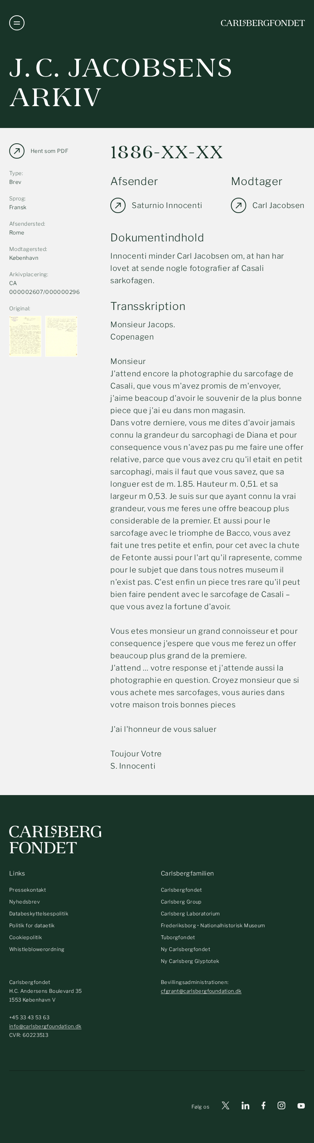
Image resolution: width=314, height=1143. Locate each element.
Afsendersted (26, 223)
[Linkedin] (245, 1107)
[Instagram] (281, 1107)
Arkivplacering (28, 274)
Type (15, 173)
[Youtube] (301, 1106)
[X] (225, 1107)
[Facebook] (263, 1107)
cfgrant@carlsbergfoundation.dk (201, 991)
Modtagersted (27, 249)
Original (19, 308)
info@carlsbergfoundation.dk (45, 1026)
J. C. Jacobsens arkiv (121, 82)
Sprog (17, 198)
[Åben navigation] (17, 23)
